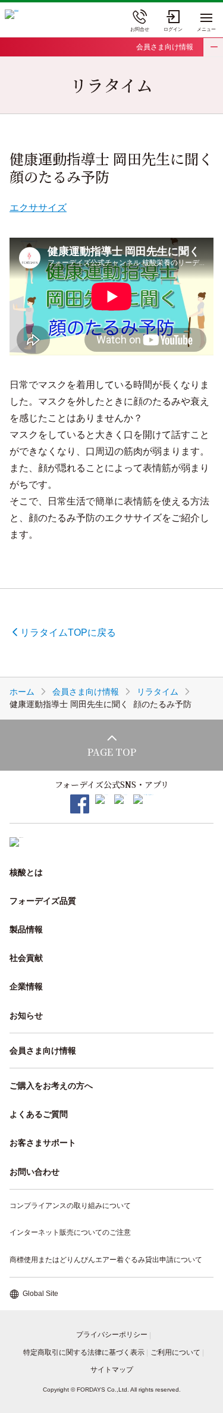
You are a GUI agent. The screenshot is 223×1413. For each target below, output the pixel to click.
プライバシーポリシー (111, 1334)
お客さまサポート (43, 1142)
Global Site (40, 1293)
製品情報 (26, 929)
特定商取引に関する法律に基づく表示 (84, 1352)
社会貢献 (26, 958)
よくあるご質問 (39, 1114)
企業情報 (26, 986)
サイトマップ (111, 1369)
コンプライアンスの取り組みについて (70, 1205)
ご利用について (175, 1352)
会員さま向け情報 (164, 47)
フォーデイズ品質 (43, 901)
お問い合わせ (34, 1172)
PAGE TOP (111, 752)
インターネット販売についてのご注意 (70, 1232)
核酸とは (26, 872)
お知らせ (26, 1015)
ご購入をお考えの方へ (51, 1085)
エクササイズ (38, 208)
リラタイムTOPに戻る (68, 632)
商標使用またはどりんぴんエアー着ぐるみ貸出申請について (106, 1260)
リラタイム (157, 691)
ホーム (22, 691)
